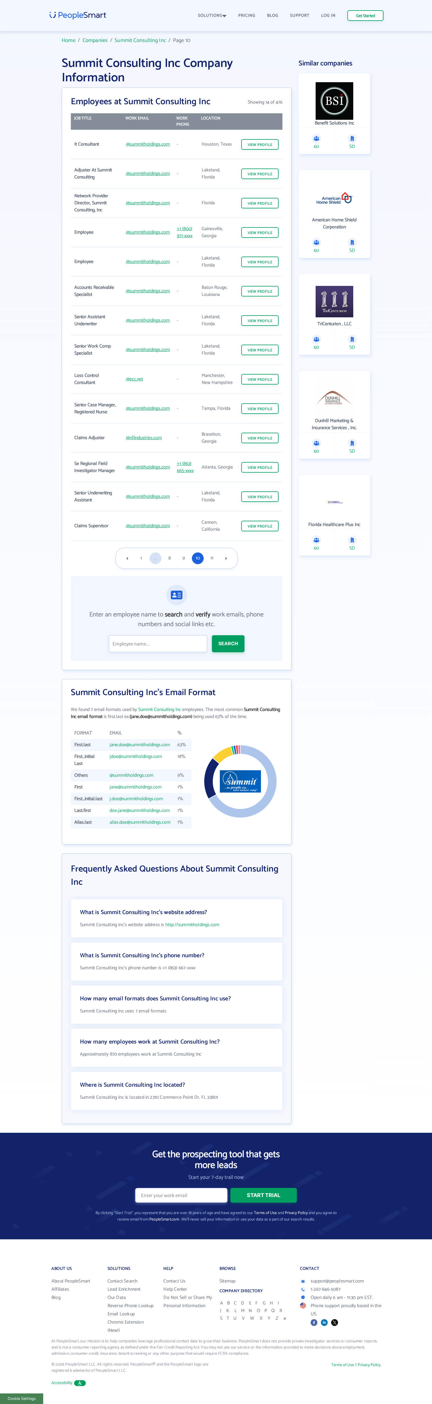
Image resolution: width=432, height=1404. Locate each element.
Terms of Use (265, 1213)
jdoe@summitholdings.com (136, 757)
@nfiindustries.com (144, 438)
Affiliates (60, 1289)
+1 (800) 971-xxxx (184, 232)
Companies (95, 40)
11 (211, 558)
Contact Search (123, 1281)
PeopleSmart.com (164, 1219)
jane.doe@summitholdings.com (140, 745)
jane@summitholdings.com (136, 787)
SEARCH (228, 643)
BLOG (272, 15)
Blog (56, 1298)
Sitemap (227, 1281)
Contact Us (174, 1281)
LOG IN (328, 15)
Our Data (117, 1298)
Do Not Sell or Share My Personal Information (187, 1302)
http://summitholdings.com (192, 925)
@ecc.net (134, 379)
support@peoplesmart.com (337, 1281)
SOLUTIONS (210, 15)
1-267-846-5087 (326, 1289)
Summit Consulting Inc (140, 40)
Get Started (365, 16)
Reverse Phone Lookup (131, 1306)
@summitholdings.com (148, 144)
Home (69, 40)
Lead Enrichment (124, 1289)
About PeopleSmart (70, 1281)
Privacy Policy (296, 1213)
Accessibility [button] (62, 1383)
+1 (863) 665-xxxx (185, 467)
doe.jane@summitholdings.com (140, 811)
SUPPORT (299, 15)
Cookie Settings (22, 1398)
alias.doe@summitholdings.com (140, 822)
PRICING (246, 15)
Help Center (175, 1289)
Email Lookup (121, 1314)
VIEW (260, 145)
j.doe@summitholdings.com (136, 799)
